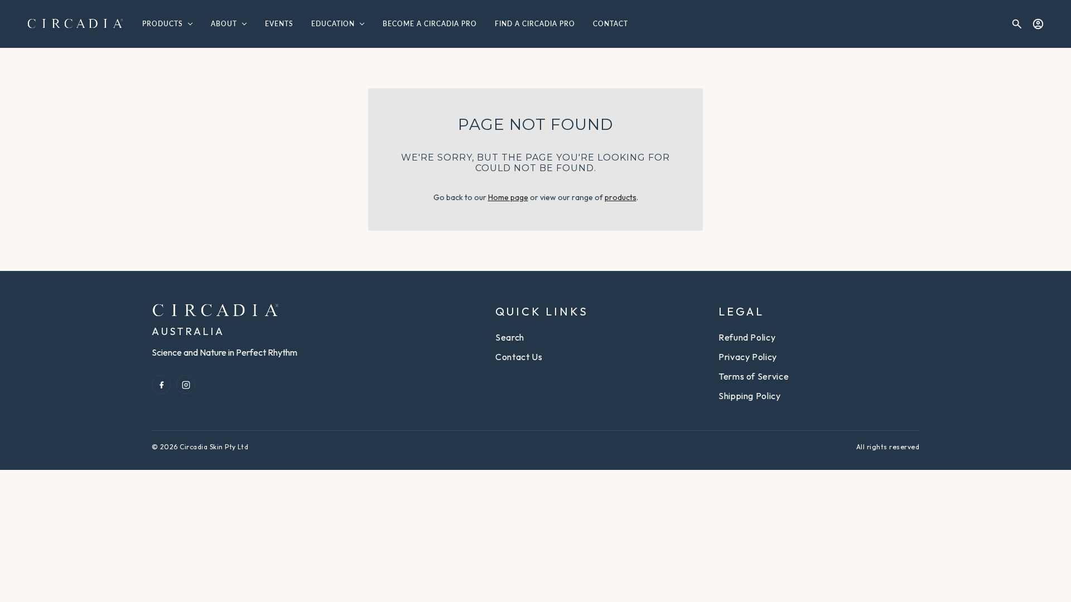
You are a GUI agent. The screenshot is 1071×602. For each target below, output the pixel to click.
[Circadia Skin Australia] (75, 23)
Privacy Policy (747, 356)
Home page (508, 197)
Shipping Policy (749, 395)
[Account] (1038, 24)
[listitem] (161, 384)
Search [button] (509, 337)
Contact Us (518, 356)
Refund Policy (746, 337)
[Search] (1017, 24)
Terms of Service (753, 376)
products (620, 197)
